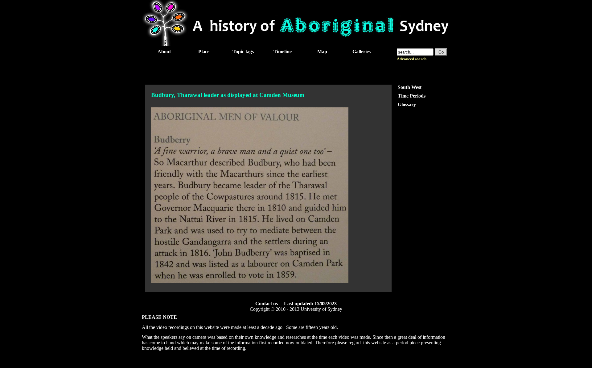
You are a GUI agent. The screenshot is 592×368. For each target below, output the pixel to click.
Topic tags (243, 51)
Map (322, 51)
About (164, 51)
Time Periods (412, 95)
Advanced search (411, 59)
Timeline (282, 51)
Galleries (361, 51)
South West (409, 87)
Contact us (266, 303)
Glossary (407, 104)
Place (203, 51)
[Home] (296, 44)
